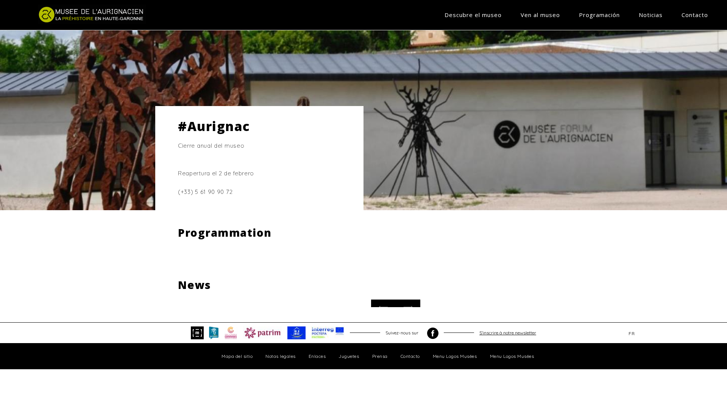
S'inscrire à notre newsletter (507, 333)
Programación (599, 15)
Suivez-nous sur (402, 333)
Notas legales (280, 356)
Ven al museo (540, 15)
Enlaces (317, 356)
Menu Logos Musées (455, 356)
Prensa (380, 356)
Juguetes (349, 356)
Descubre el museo (473, 15)
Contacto (695, 15)
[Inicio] (92, 14)
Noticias (651, 15)
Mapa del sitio (237, 356)
